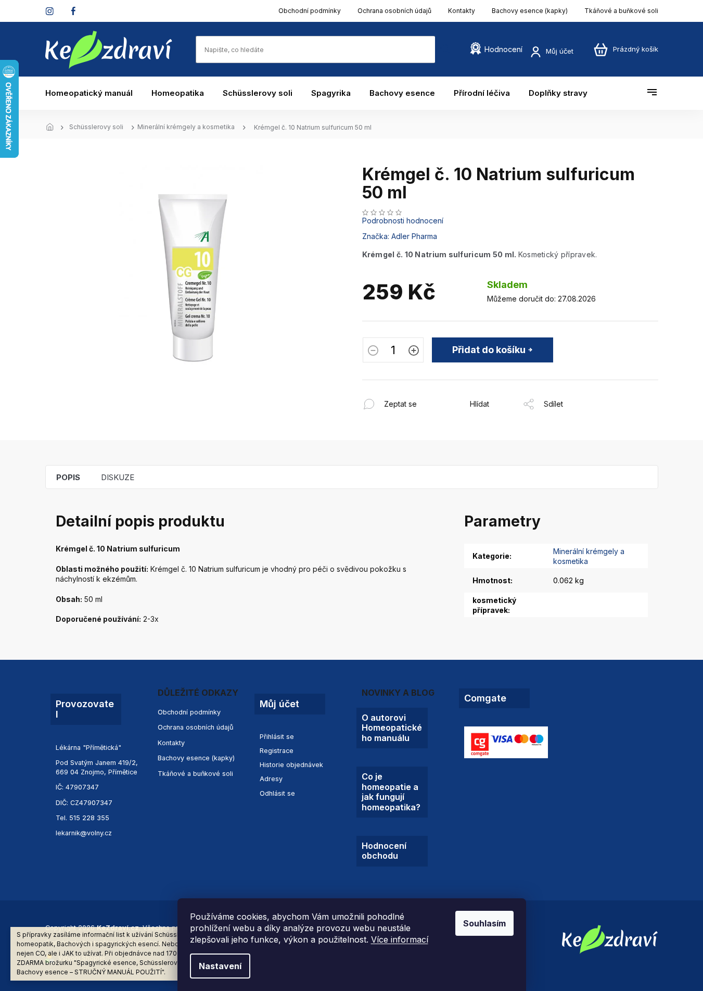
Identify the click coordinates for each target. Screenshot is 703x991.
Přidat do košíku (489, 349)
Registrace (276, 751)
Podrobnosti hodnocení (402, 220)
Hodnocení (503, 49)
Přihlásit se (277, 737)
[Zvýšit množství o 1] (413, 351)
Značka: (399, 236)
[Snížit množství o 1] (373, 351)
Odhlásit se (277, 793)
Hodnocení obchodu (384, 851)
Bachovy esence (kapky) (530, 11)
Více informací (399, 939)
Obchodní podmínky (309, 11)
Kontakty (461, 11)
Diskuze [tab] (117, 477)
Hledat (445, 49)
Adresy (271, 779)
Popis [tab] (68, 477)
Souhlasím (484, 923)
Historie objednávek (291, 765)
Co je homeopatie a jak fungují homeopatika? (391, 792)
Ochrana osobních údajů (394, 11)
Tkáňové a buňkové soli (621, 11)
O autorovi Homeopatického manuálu (392, 728)
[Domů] (53, 127)
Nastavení (220, 966)
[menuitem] (93, 93)
